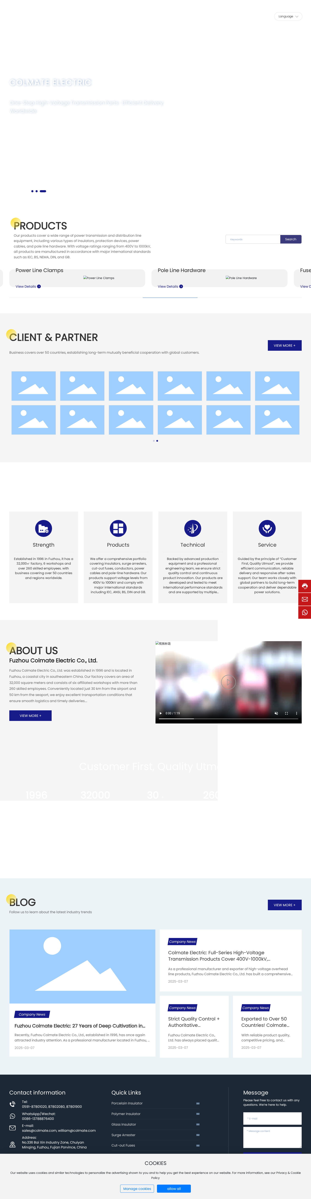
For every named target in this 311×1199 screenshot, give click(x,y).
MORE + (25, 128)
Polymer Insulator (125, 1113)
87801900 (74, 1106)
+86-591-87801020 (245, 3)
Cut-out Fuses (123, 1145)
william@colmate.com (77, 1130)
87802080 (56, 1106)
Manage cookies (137, 1188)
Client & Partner (53, 337)
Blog (22, 902)
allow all (174, 1188)
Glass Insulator (123, 1124)
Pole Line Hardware (182, 270)
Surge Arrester (123, 1135)
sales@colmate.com (287, 3)
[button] (34, 191)
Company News (182, 941)
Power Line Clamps (39, 270)
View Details (26, 286)
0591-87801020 (34, 1106)
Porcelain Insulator (127, 1103)
